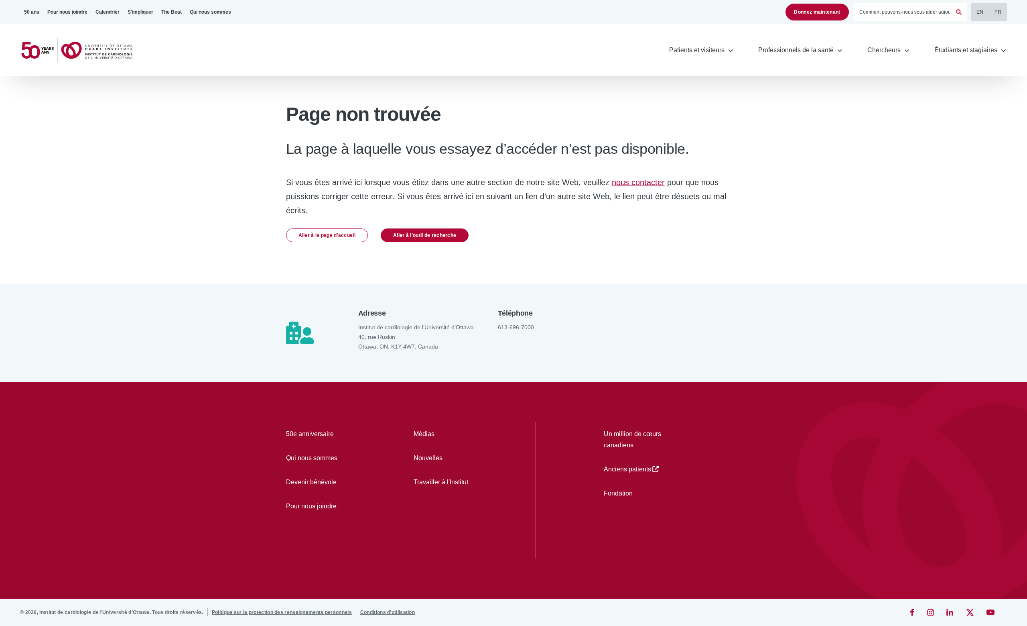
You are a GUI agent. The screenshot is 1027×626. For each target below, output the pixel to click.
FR (998, 12)
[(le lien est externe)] (913, 612)
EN (980, 12)
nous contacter (638, 182)
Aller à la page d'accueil (327, 235)
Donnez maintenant (817, 12)
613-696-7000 (516, 327)
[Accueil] (80, 50)
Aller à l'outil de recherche (424, 235)
